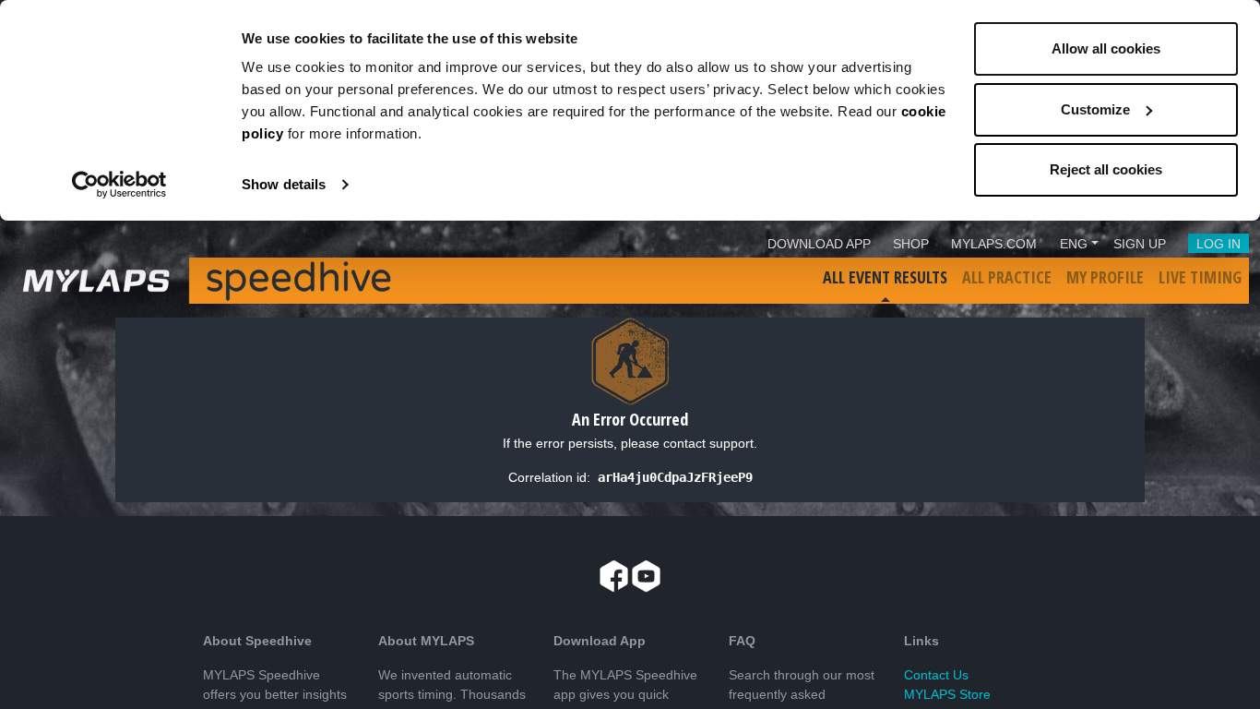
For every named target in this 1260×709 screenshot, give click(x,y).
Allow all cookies (1106, 48)
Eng (1074, 243)
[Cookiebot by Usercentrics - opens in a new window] (119, 184)
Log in (1218, 243)
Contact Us (936, 674)
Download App (819, 243)
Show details (284, 184)
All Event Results (885, 277)
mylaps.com (994, 243)
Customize (1095, 109)
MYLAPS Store (947, 694)
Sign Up (1139, 243)
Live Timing (1200, 277)
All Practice (1007, 277)
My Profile (1105, 277)
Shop (911, 243)
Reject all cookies (1106, 169)
